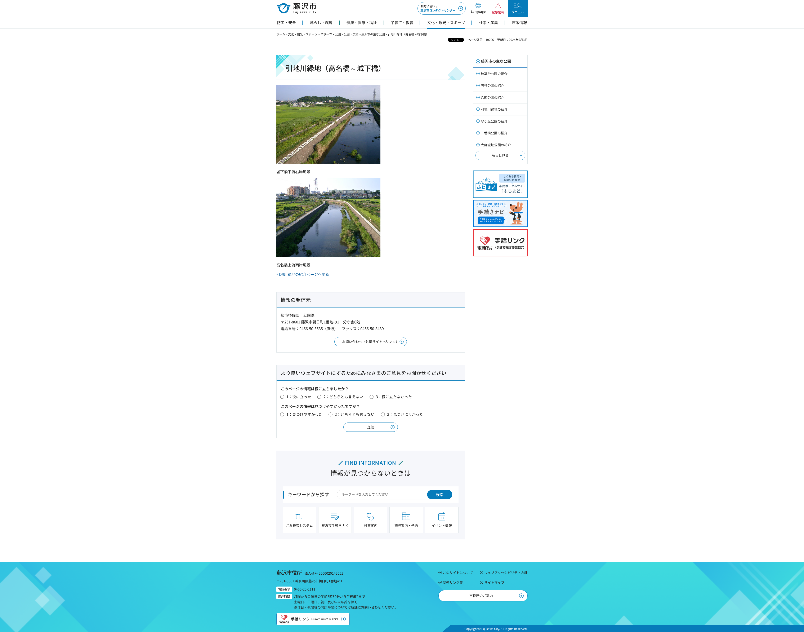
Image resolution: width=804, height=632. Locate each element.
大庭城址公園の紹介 (496, 144)
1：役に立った (298, 396)
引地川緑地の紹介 (494, 109)
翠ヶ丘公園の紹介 (494, 121)
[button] (478, 8)
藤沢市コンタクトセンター (438, 8)
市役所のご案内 (481, 595)
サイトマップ (494, 582)
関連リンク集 (453, 582)
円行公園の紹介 (492, 85)
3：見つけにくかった (405, 414)
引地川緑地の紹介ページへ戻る (302, 274)
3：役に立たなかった (394, 396)
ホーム (280, 34)
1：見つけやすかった (304, 414)
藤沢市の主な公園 (373, 34)
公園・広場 (351, 34)
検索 (439, 494)
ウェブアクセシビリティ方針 (505, 572)
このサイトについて (458, 572)
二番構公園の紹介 (494, 132)
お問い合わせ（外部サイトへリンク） (370, 341)
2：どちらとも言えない (343, 396)
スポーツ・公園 (330, 34)
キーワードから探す (308, 494)
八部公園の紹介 (492, 97)
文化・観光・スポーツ (302, 34)
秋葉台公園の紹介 (494, 73)
